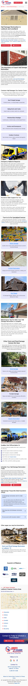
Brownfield (11, 40)
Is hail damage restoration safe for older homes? (12, 496)
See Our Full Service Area (7, 591)
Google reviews (13, 456)
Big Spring (6, 628)
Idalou (6, 40)
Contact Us (16, 45)
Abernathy (6, 612)
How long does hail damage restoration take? (12, 511)
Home (3, 6)
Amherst (6, 623)
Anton (5, 625)
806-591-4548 (18, 2)
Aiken (5, 617)
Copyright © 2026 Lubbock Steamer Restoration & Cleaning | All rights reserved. (14, 681)
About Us (5, 676)
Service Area (12, 676)
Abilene (6, 614)
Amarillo (6, 620)
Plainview (3, 40)
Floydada (16, 40)
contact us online (16, 41)
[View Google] (11, 660)
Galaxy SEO (17, 683)
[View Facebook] (17, 660)
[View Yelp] (14, 660)
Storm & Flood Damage (12, 6)
